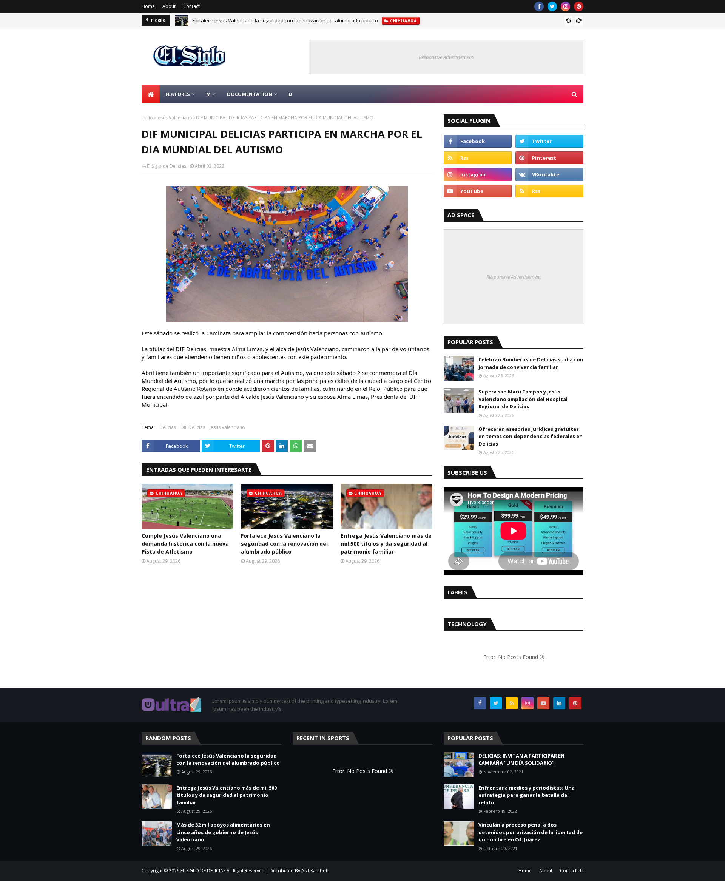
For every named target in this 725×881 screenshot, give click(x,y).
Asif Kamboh (315, 870)
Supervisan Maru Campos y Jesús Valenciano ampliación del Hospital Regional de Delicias (523, 399)
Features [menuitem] (177, 94)
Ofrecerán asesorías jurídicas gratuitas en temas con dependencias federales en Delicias (530, 436)
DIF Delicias (192, 427)
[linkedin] (559, 703)
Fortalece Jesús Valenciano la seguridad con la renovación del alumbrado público (285, 20)
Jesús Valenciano (174, 117)
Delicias (167, 427)
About (169, 6)
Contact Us (571, 870)
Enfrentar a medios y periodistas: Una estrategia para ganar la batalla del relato (526, 795)
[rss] (478, 157)
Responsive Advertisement (446, 57)
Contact (191, 6)
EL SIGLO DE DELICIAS (202, 870)
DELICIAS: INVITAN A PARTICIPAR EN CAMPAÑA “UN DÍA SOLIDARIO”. (521, 759)
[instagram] (565, 6)
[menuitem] (151, 94)
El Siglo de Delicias (166, 166)
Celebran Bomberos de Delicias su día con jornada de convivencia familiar (530, 363)
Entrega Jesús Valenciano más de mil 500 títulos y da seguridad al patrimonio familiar (386, 543)
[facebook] (539, 6)
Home (148, 6)
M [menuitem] (208, 94)
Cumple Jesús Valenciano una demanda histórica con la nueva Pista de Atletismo (185, 543)
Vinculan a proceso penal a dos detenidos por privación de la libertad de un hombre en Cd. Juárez (530, 832)
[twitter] (552, 6)
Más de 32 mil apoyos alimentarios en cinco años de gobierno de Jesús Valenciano (223, 832)
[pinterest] (578, 6)
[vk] (549, 174)
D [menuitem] (290, 94)
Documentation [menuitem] (249, 94)
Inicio (147, 117)
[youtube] (478, 191)
